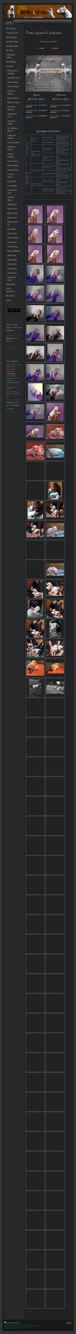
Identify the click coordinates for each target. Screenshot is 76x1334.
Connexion (69, 1322)
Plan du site (17, 1323)
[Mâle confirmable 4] (35, 333)
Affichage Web (69, 1323)
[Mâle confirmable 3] (55, 293)
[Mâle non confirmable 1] (55, 352)
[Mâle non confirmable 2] (35, 392)
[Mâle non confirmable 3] (55, 412)
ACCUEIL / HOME (14, 310)
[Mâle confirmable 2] (35, 274)
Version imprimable (10, 1323)
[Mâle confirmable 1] (35, 214)
